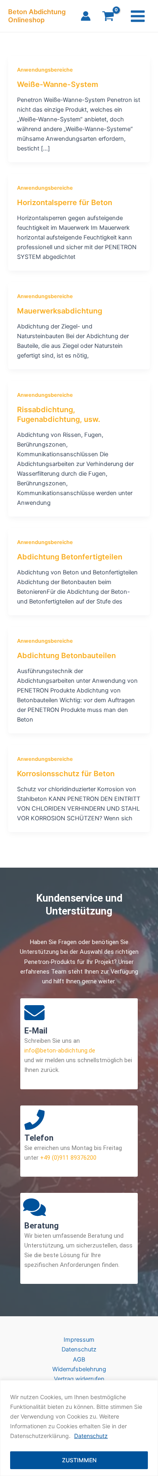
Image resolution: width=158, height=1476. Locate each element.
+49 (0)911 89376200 (67, 1157)
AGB (79, 1359)
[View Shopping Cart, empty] (108, 17)
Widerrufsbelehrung (79, 1369)
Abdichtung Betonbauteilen (66, 655)
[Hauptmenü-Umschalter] (138, 16)
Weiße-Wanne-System (57, 84)
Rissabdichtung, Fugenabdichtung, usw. (58, 414)
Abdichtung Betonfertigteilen (69, 556)
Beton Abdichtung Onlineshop (37, 16)
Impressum (79, 1339)
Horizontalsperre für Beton (64, 202)
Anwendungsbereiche (45, 70)
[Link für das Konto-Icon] (86, 16)
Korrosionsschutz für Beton (66, 773)
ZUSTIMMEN (79, 1460)
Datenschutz (91, 1435)
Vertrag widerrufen (79, 1379)
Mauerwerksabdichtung (59, 310)
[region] (79, 1428)
